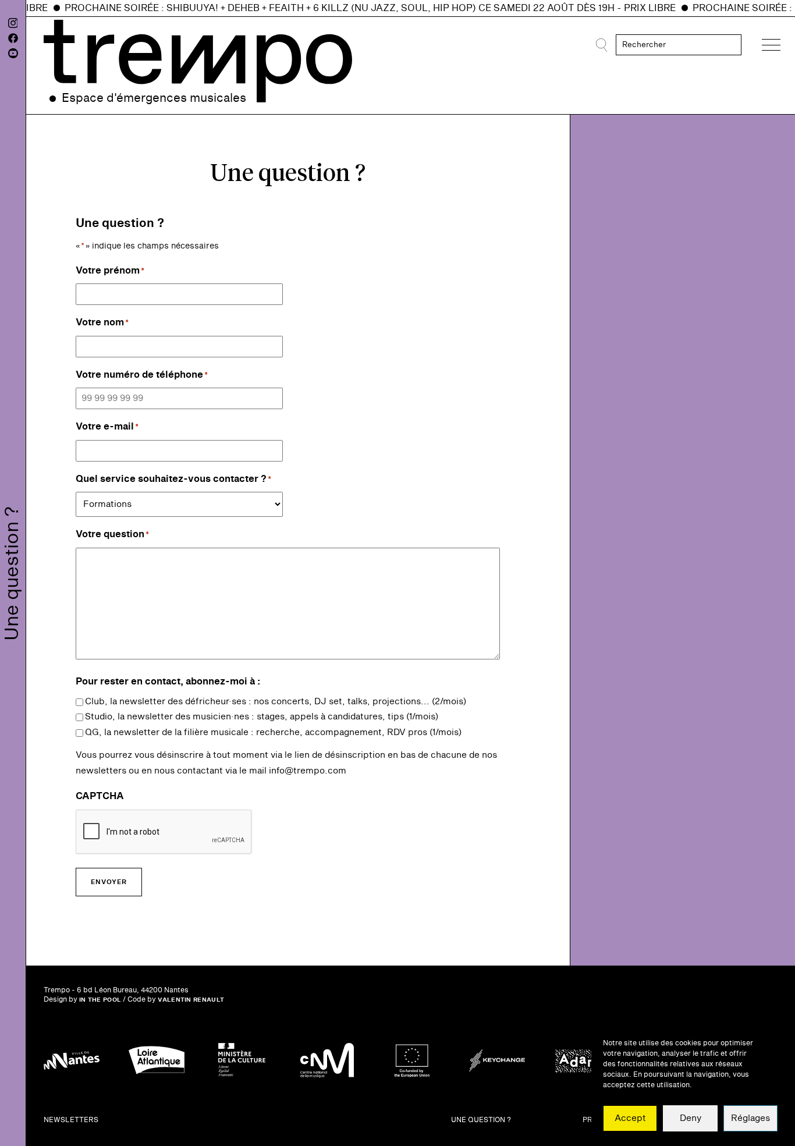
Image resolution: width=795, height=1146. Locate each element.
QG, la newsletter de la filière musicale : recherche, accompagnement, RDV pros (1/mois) (273, 732)
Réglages (750, 1118)
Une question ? (481, 1120)
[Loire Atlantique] (156, 1060)
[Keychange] (497, 1060)
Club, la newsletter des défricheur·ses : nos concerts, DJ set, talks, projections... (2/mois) (275, 701)
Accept (630, 1118)
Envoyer (109, 882)
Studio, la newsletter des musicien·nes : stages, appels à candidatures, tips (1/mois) (261, 716)
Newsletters (71, 1120)
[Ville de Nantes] (72, 1060)
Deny (690, 1118)
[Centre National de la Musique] (327, 1060)
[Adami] (582, 1060)
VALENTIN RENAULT (191, 1000)
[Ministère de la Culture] (241, 1060)
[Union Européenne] (412, 1060)
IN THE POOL (100, 1000)
